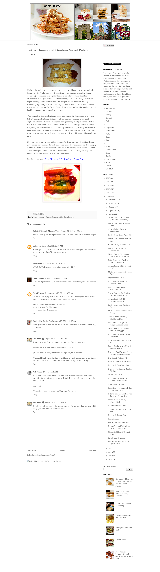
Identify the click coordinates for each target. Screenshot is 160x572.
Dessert (108, 166)
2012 (108, 193)
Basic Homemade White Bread (119, 362)
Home (62, 451)
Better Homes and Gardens (42, 217)
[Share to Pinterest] (43, 214)
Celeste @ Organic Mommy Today (46, 231)
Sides (61, 217)
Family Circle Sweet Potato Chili (120, 235)
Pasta (108, 134)
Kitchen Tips (110, 108)
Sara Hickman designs (42, 293)
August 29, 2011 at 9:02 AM (71, 231)
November (112, 203)
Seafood (109, 118)
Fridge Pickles (113, 419)
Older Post (92, 451)
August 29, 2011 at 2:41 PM (47, 372)
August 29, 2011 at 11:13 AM (65, 321)
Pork (107, 121)
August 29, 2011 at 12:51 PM (56, 339)
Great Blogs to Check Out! (118, 384)
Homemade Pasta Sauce (117, 406)
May (110, 456)
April (110, 459)
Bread (108, 162)
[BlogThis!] (36, 214)
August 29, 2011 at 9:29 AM (52, 246)
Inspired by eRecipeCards (43, 321)
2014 (108, 186)
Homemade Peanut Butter (117, 415)
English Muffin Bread (116, 278)
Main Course (110, 131)
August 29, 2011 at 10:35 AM (56, 278)
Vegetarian (110, 128)
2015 (108, 182)
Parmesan (55, 217)
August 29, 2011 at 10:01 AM (54, 263)
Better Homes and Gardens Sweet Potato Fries (64, 159)
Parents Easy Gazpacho (117, 438)
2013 (108, 189)
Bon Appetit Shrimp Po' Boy (118, 358)
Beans (108, 147)
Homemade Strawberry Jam (118, 365)
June (110, 452)
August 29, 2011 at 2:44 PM (55, 402)
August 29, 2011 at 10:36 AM (62, 293)
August (111, 214)
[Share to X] (39, 214)
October (111, 207)
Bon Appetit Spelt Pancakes (118, 422)
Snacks (108, 156)
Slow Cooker (111, 150)
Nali (34, 372)
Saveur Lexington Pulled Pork (119, 245)
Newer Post (32, 451)
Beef (107, 124)
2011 (108, 196)
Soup (108, 137)
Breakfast (109, 169)
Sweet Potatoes (69, 217)
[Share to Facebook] (41, 214)
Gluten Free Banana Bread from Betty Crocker (122, 493)
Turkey (108, 115)
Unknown (37, 246)
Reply (35, 238)
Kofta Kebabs (120, 540)
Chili (107, 143)
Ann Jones (37, 339)
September (112, 211)
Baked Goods (111, 159)
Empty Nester (38, 278)
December (112, 200)
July (110, 448)
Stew (108, 140)
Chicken (109, 112)
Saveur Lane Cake (115, 375)
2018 (108, 178)
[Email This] (34, 214)
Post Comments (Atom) (46, 455)
